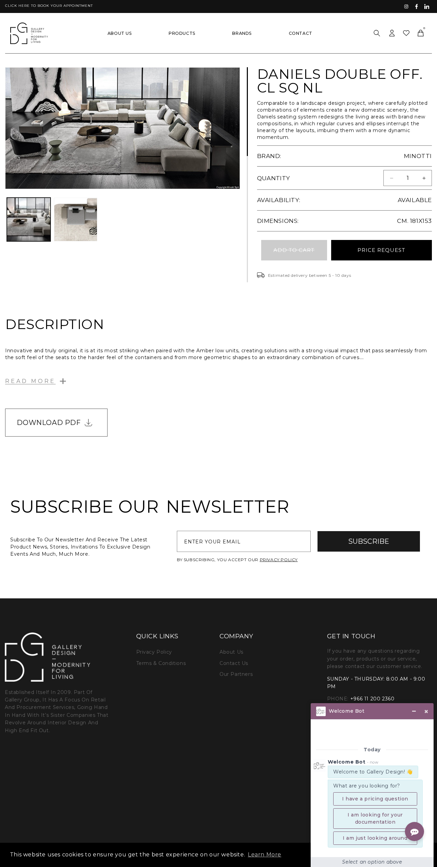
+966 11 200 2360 (372, 699)
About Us (231, 652)
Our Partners (236, 674)
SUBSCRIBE (368, 541)
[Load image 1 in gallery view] (29, 219)
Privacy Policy (154, 652)
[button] (376, 33)
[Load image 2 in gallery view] (76, 219)
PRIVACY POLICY (279, 559)
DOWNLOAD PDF (49, 422)
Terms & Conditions (161, 663)
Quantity (273, 178)
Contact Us (234, 663)
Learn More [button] (264, 854)
